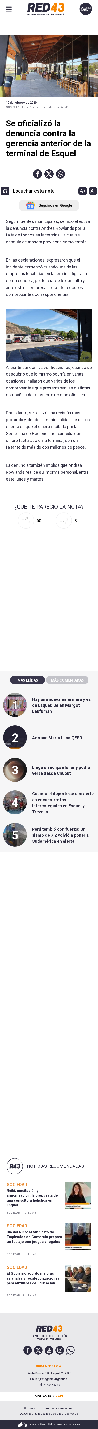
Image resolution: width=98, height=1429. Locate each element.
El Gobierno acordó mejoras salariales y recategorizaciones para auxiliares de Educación (33, 1278)
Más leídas (27, 680)
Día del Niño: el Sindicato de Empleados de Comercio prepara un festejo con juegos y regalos (34, 1237)
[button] (37, 174)
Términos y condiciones (58, 1408)
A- (92, 191)
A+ (83, 191)
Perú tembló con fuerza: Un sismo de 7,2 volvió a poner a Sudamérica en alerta (60, 835)
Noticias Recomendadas (55, 1166)
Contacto (29, 1408)
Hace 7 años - (30, 107)
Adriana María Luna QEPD (57, 737)
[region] (49, 564)
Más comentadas (67, 680)
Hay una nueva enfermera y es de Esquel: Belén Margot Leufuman (61, 705)
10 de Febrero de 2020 (21, 102)
